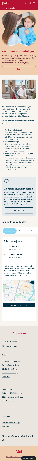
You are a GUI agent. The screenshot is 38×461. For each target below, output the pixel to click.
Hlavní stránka (9, 8)
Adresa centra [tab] (10, 231)
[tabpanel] (19, 279)
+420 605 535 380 (14, 257)
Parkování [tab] (23, 231)
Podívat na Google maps (17, 305)
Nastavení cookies (28, 458)
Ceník (19, 69)
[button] (26, 3)
